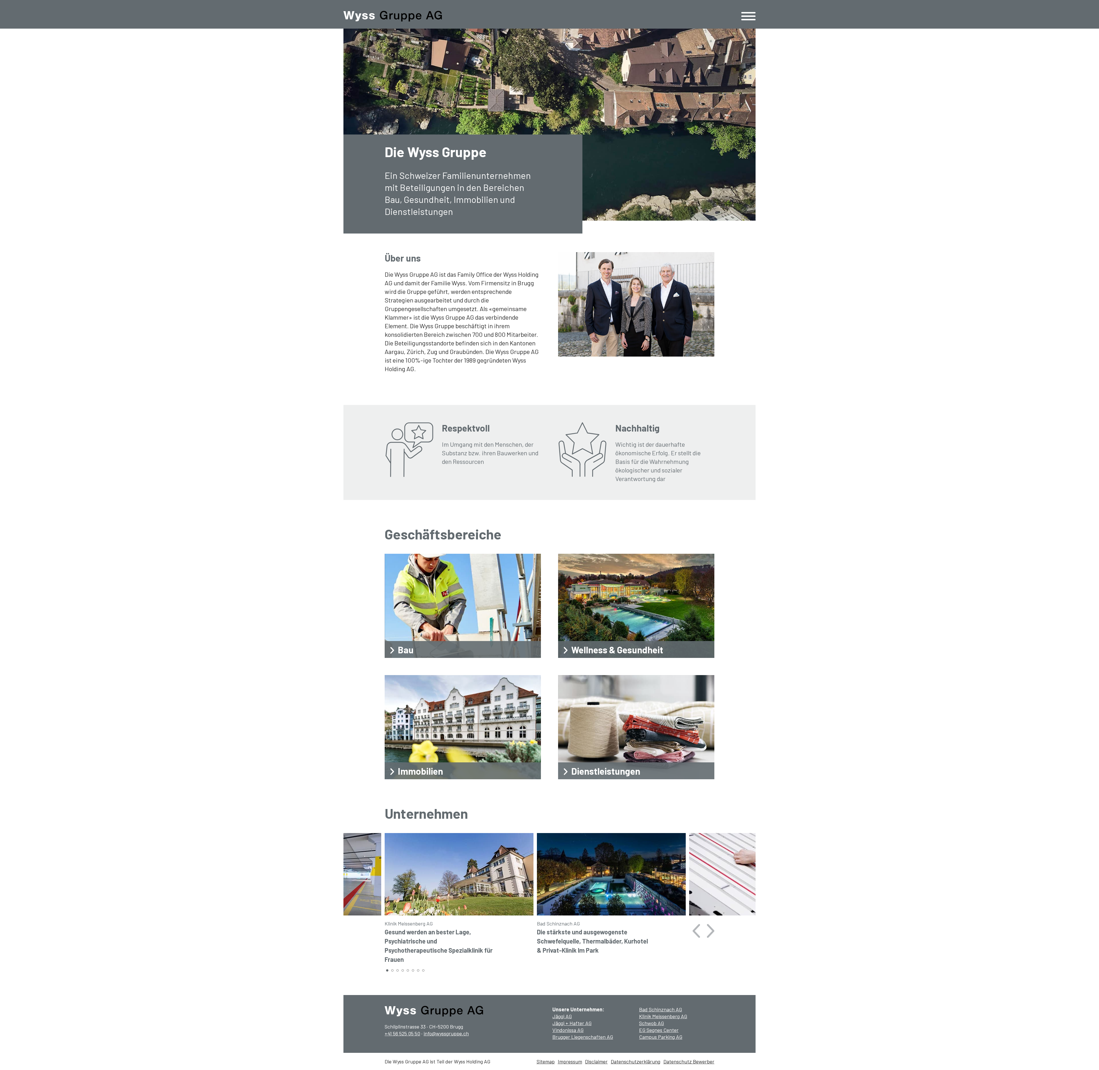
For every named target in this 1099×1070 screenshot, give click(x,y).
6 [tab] (413, 971)
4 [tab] (403, 971)
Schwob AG (651, 1023)
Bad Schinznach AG (660, 1009)
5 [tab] (408, 971)
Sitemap (546, 1061)
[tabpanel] (459, 899)
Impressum (570, 1061)
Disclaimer (596, 1061)
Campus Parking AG (660, 1037)
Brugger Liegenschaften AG (582, 1037)
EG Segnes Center (659, 1030)
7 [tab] (418, 971)
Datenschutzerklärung (635, 1061)
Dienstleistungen (605, 771)
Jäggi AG (562, 1016)
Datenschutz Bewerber (688, 1061)
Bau (406, 649)
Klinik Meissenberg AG (663, 1016)
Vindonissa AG (568, 1030)
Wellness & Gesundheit (617, 649)
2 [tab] (393, 971)
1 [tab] (387, 971)
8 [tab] (423, 971)
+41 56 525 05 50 (402, 1033)
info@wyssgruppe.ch (446, 1033)
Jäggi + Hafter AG (572, 1023)
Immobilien (420, 771)
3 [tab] (398, 971)
